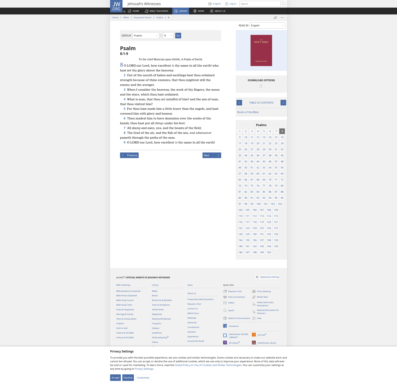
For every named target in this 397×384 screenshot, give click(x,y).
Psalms (159, 17)
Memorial (191, 322)
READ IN (243, 25)
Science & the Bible (125, 332)
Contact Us (192, 308)
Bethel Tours (193, 313)
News (190, 285)
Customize (143, 377)
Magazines (157, 314)
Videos (155, 342)
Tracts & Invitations (161, 304)
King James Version (143, 17)
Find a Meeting (261, 291)
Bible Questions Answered (128, 291)
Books (155, 295)
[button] (156, 11)
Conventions (193, 327)
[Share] (275, 17)
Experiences (192, 336)
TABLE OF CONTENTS (261, 102)
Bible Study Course (125, 300)
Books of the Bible (248, 112)
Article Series (158, 309)
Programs (156, 323)
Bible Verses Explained (126, 295)
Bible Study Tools (124, 304)
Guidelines (157, 332)
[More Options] (282, 17)
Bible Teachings (123, 285)
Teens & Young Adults (126, 318)
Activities (191, 331)
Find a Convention (234, 297)
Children (120, 323)
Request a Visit (194, 303)
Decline (128, 377)
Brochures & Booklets (162, 300)
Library (115, 17)
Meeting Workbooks (161, 318)
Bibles (126, 17)
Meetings (191, 317)
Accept (115, 377)
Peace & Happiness (125, 309)
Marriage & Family (124, 314)
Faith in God (121, 328)
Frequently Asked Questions (200, 299)
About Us (191, 293)
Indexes (155, 328)
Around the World (195, 341)
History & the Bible (125, 337)
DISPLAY (126, 35)
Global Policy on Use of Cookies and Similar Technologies (208, 365)
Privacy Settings (144, 368)
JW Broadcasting (160, 337)
